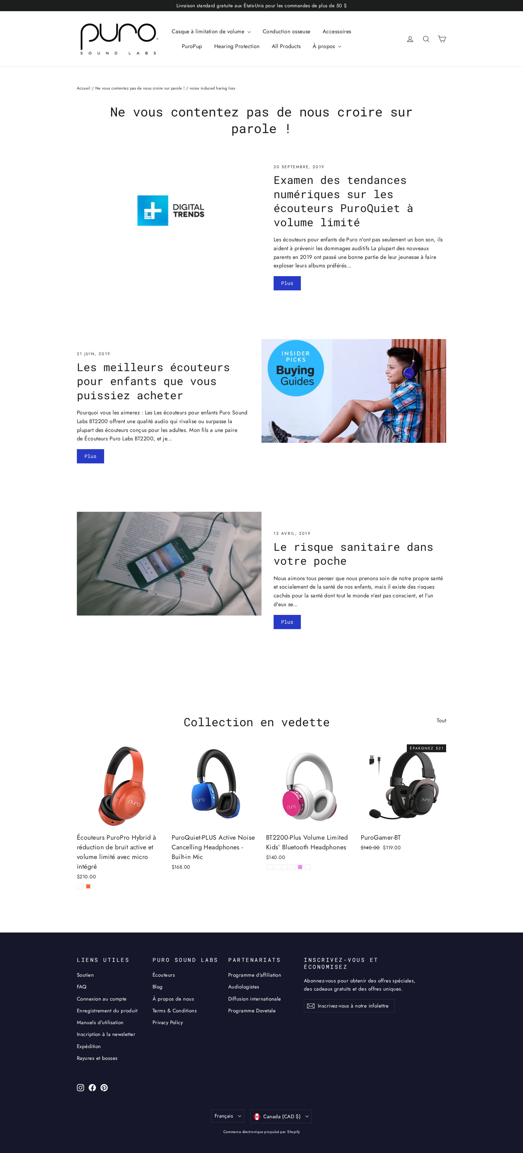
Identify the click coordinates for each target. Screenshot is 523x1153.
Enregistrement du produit (107, 1010)
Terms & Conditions (175, 1010)
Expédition (89, 1046)
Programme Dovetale (252, 1010)
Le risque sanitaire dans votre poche (353, 554)
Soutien (85, 974)
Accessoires (337, 31)
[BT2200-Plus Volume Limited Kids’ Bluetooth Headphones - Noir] (269, 867)
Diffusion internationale (254, 998)
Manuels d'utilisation (100, 1022)
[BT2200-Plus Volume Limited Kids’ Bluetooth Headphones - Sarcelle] (307, 867)
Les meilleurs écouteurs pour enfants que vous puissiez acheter (153, 381)
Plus (287, 283)
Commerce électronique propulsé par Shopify (261, 1132)
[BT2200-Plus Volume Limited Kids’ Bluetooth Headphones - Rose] (292, 867)
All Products (286, 46)
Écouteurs (164, 974)
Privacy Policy (168, 1022)
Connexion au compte (102, 998)
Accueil (83, 88)
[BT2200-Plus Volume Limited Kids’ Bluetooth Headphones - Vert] (285, 867)
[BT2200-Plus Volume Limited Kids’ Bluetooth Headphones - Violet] (300, 867)
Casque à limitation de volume (209, 31)
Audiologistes (243, 986)
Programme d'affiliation (254, 974)
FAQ (81, 986)
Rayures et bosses (97, 1058)
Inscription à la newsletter (106, 1034)
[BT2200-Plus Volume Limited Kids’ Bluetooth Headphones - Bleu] (277, 867)
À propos (325, 46)
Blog (158, 986)
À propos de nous (173, 998)
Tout (441, 720)
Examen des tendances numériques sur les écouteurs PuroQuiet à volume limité (343, 201)
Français (224, 1115)
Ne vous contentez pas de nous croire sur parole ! (140, 88)
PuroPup (192, 46)
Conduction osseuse (287, 31)
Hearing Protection (237, 46)
